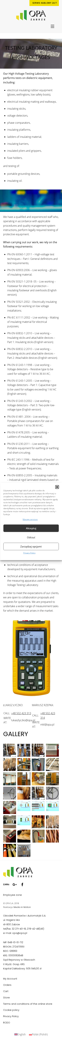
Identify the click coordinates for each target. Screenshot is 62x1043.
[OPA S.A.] (18, 876)
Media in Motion (22, 907)
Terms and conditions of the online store (27, 1004)
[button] (57, 487)
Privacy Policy (29, 552)
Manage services (30, 519)
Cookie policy (11, 1010)
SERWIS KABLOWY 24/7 (44, 2)
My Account (10, 978)
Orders (7, 985)
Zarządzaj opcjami (31, 546)
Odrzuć (31, 537)
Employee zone (12, 895)
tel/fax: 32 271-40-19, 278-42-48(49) (23, 928)
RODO (6, 1022)
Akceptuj (31, 528)
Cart (5, 991)
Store (6, 997)
